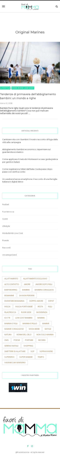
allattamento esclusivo (35, 278)
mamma (41, 317)
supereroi (9, 357)
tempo (41, 357)
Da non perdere (27, 295)
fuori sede (26, 312)
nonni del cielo (24, 334)
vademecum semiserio (15, 362)
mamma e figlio (30, 323)
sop (32, 351)
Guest (5, 219)
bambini (26, 289)
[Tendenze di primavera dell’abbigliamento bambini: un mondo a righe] (30, 62)
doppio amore (36, 301)
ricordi (41, 340)
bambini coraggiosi (44, 289)
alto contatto (11, 284)
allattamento (11, 278)
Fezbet (5, 204)
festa (40, 306)
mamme (45, 323)
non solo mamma (45, 334)
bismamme (9, 295)
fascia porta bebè (24, 306)
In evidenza (41, 312)
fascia (7, 306)
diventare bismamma (14, 301)
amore (27, 284)
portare (29, 340)
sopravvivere (46, 351)
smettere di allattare (14, 351)
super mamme (26, 357)
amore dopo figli (44, 284)
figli (50, 306)
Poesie (5, 240)
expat (51, 301)
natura (8, 334)
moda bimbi (34, 329)
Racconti (6, 247)
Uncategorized (9, 255)
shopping (28, 345)
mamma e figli (10, 323)
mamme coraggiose (14, 329)
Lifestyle (5, 88)
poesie (17, 340)
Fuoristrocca (8, 212)
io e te (7, 317)
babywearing (10, 289)
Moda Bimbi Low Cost (23, 88)
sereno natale (11, 345)
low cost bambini (23, 317)
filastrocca (10, 312)
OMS (6, 340)
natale (48, 329)
